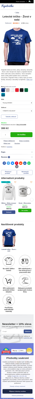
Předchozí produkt (8, 172)
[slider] (16, 23)
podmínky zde (28, 338)
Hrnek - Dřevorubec (25, 203)
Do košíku (21, 135)
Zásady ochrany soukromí (17, 386)
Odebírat (28, 331)
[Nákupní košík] (27, 6)
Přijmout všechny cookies (17, 391)
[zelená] (26, 90)
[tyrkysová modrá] (3, 95)
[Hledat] (22, 6)
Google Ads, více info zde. (19, 376)
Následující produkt (25, 172)
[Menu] (31, 6)
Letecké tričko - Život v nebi (8, 250)
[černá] (22, 90)
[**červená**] (17, 90)
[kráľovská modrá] (3, 90)
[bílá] (12, 90)
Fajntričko (9, 146)
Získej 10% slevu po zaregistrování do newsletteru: (17, 326)
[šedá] (8, 90)
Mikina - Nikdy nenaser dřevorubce (8, 204)
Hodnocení (8, 23)
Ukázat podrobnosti (17, 395)
